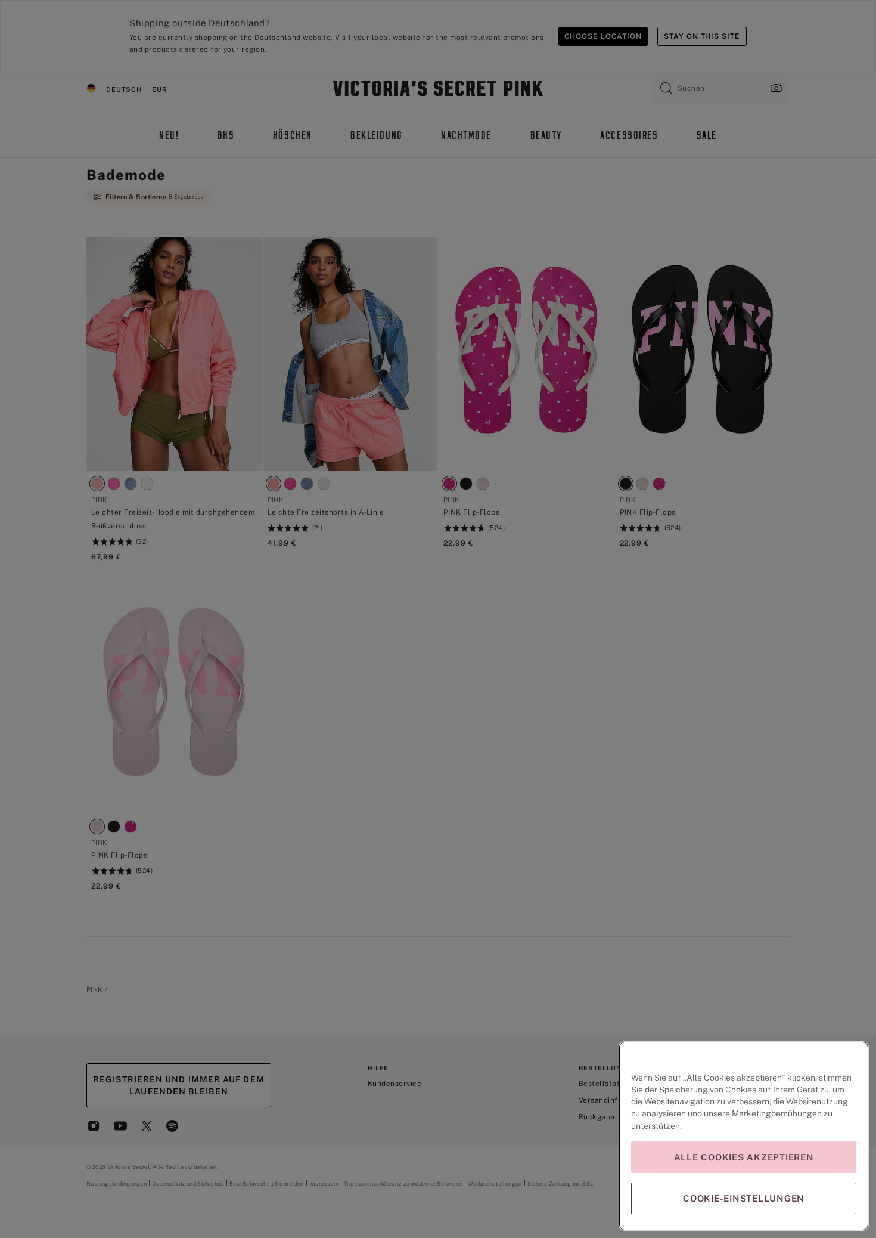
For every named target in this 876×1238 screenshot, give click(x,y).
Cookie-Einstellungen (743, 1198)
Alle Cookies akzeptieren (744, 1157)
